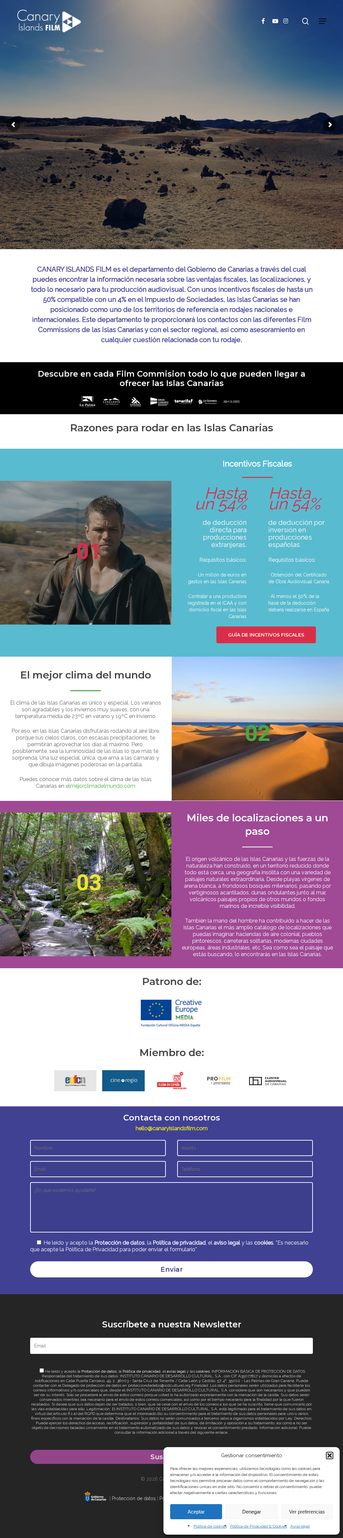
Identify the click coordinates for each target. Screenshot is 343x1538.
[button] (329, 1455)
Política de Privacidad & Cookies (258, 1526)
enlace (221, 1432)
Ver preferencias (307, 1512)
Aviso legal (300, 1526)
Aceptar (196, 1512)
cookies (263, 1243)
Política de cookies (210, 1526)
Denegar (251, 1512)
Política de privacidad (179, 1243)
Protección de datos (119, 1243)
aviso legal (227, 1243)
